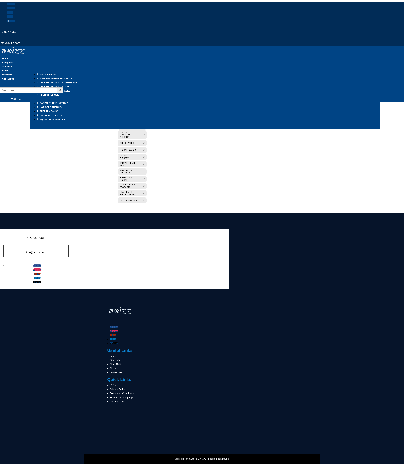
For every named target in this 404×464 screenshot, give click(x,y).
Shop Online (117, 364)
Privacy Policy (117, 389)
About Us (7, 66)
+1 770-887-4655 (36, 238)
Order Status (117, 401)
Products (7, 74)
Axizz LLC (200, 459)
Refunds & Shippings (121, 397)
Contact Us (8, 79)
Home (5, 58)
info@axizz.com (10, 43)
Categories (8, 62)
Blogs (5, 70)
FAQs (113, 385)
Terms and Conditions (122, 393)
